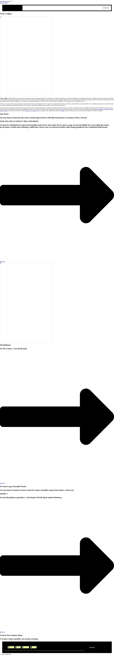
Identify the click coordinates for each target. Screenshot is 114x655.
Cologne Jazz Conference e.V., (32, 110)
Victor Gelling (12, 7)
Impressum (92, 647)
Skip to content (3, 3)
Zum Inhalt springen (5, 1)
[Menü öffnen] (104, 8)
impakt (62, 110)
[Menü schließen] (107, 8)
